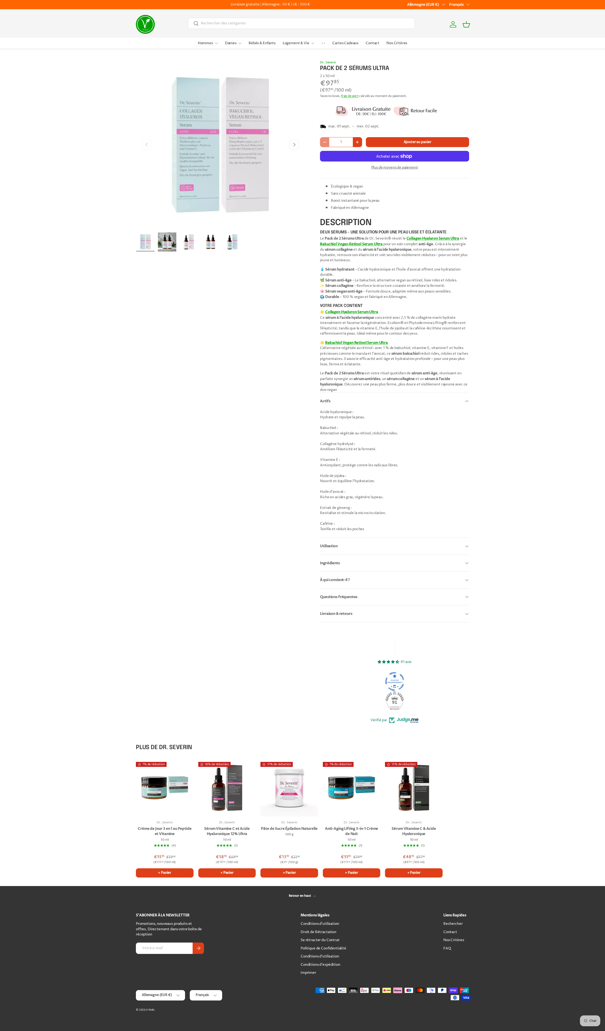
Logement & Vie (296, 43)
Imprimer (308, 972)
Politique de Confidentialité (323, 948)
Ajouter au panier (417, 142)
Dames (231, 43)
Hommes (205, 43)
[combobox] (301, 23)
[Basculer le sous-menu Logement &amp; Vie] (312, 43)
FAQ (447, 948)
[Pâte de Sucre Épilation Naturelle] (289, 788)
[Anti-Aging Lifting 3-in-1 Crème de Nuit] (351, 788)
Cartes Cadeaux (345, 43)
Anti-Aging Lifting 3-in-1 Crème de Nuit (351, 831)
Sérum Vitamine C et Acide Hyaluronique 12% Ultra (227, 831)
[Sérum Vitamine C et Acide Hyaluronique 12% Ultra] (227, 788)
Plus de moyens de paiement (394, 167)
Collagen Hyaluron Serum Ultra (432, 238)
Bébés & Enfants (262, 43)
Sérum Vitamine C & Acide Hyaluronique (414, 831)
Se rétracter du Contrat (320, 940)
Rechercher (453, 923)
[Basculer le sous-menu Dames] (240, 43)
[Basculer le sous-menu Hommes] (216, 43)
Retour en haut (300, 896)
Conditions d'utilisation (320, 923)
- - (323, 43)
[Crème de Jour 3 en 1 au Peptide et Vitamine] (165, 788)
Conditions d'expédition (320, 964)
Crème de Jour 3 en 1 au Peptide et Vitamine (164, 831)
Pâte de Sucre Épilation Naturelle (289, 828)
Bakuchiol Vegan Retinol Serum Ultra (351, 244)
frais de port (350, 96)
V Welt (150, 1010)
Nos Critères (396, 43)
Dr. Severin (328, 62)
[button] (466, 24)
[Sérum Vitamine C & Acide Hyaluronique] (414, 788)
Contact (372, 43)
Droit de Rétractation (318, 932)
